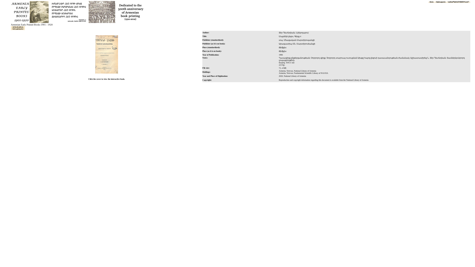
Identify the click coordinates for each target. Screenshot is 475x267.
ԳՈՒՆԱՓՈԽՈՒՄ (17, 29)
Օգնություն (440, 2)
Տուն (431, 2)
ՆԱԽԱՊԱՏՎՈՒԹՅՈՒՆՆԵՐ (458, 2)
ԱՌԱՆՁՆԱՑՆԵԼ (18, 27)
